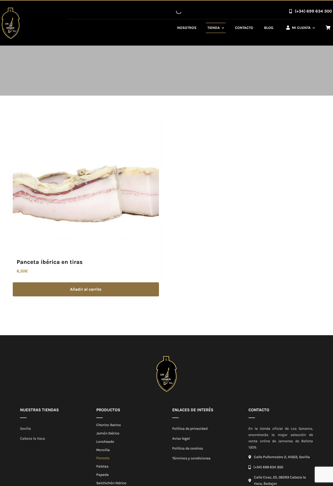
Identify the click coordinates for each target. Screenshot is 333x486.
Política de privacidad (190, 428)
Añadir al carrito (85, 289)
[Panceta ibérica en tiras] (86, 122)
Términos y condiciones (191, 458)
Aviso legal (181, 438)
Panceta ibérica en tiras (50, 262)
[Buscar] (174, 11)
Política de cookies (187, 448)
